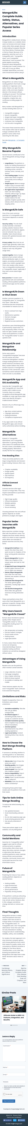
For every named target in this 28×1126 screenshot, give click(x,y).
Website (5, 1082)
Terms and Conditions (14, 1117)
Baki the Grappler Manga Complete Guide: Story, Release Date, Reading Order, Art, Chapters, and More (20, 974)
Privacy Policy (17, 1115)
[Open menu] (24, 2)
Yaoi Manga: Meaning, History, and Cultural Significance (7, 970)
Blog (3, 9)
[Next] (24, 1010)
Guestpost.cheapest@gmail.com (14, 1109)
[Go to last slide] (4, 1010)
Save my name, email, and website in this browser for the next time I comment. (14, 1087)
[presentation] (14, 1004)
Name (5, 1067)
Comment (7, 1046)
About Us (9, 1115)
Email (5, 1075)
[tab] (12, 1025)
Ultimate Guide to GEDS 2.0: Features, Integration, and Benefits (14, 1017)
